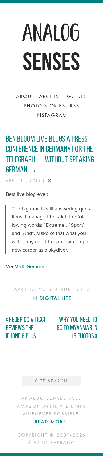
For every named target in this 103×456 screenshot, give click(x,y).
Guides (77, 96)
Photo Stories (44, 105)
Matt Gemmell (30, 266)
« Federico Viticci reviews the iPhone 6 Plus (25, 328)
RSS (74, 105)
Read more (50, 422)
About (25, 96)
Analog (51, 31)
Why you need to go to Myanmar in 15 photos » (77, 328)
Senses (51, 61)
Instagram (51, 115)
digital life (55, 298)
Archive (50, 96)
